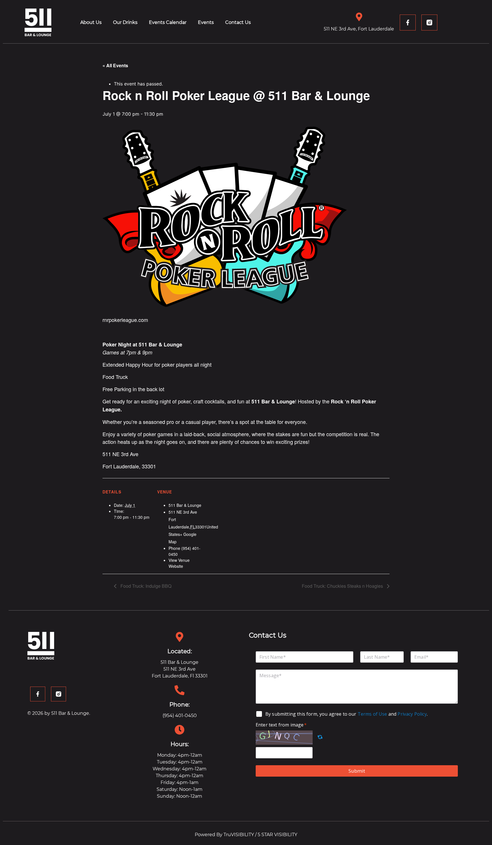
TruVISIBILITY (239, 834)
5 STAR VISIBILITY (277, 834)
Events (206, 22)
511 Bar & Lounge (185, 505)
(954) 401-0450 (180, 715)
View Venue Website (179, 563)
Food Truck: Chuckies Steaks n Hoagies (343, 586)
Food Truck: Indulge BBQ (145, 586)
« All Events (115, 65)
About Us (91, 22)
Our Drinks (125, 22)
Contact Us (238, 22)
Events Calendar (167, 22)
